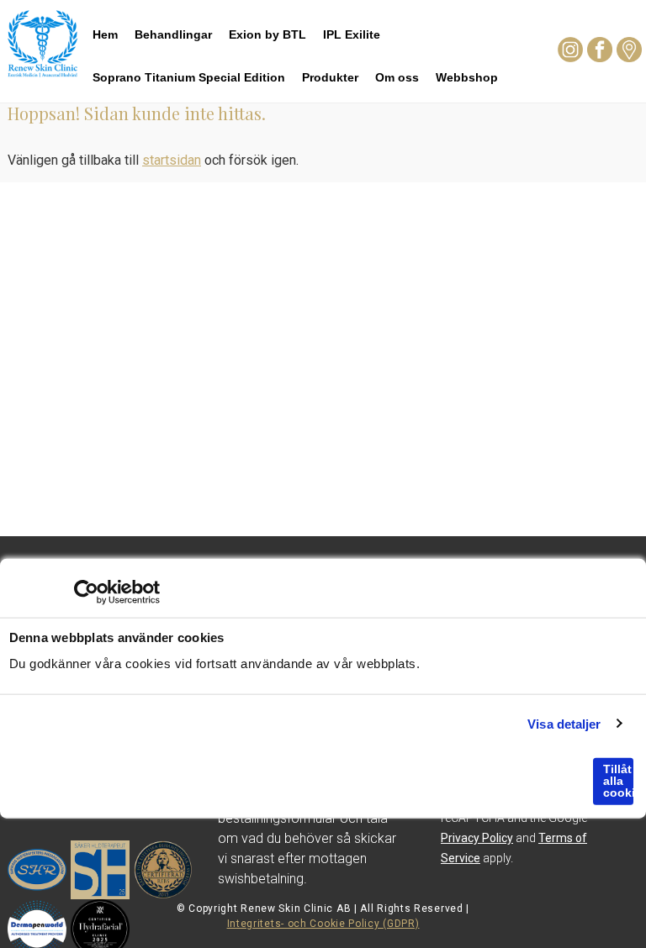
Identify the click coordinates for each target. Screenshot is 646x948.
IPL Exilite (351, 34)
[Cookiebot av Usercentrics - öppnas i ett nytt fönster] (86, 592)
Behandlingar (173, 34)
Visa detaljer (564, 723)
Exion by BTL (267, 34)
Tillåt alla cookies (618, 780)
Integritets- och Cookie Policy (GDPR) (323, 924)
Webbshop (467, 77)
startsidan (171, 160)
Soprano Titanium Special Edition (189, 77)
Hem (105, 34)
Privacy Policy (477, 838)
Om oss (397, 77)
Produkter (330, 77)
